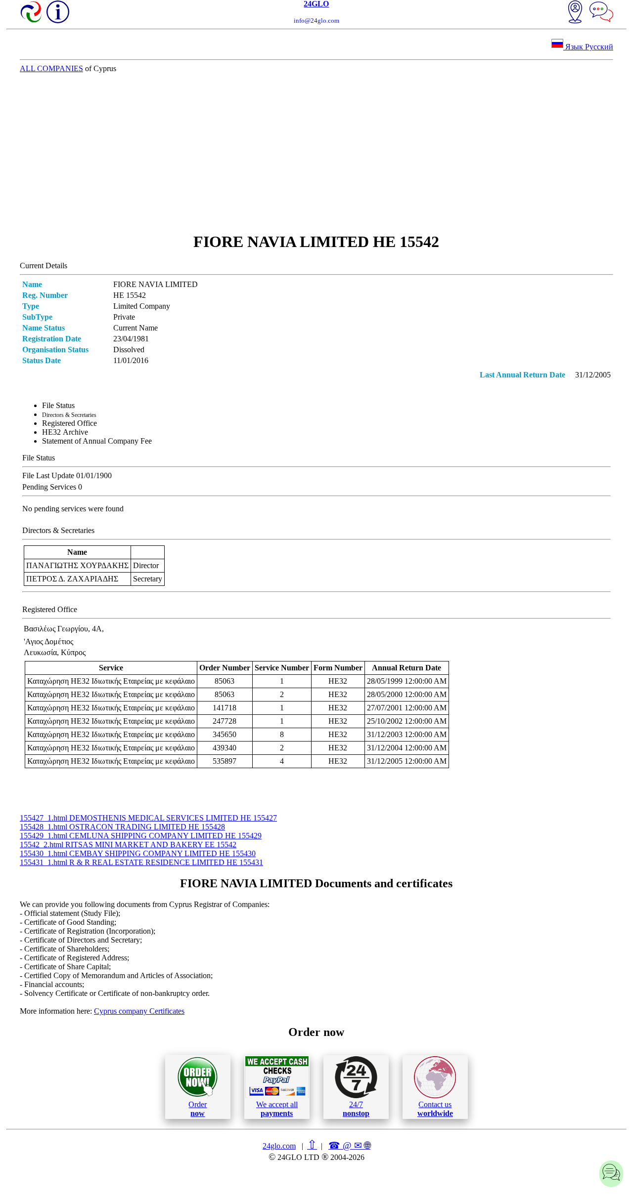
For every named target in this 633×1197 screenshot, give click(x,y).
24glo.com (279, 1146)
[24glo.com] (32, 13)
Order (197, 1108)
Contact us (435, 1108)
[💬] (601, 13)
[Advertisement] (316, 152)
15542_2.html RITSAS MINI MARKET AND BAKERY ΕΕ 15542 (128, 844)
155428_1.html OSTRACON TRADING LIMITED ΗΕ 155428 (122, 827)
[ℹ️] (58, 12)
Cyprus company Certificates (139, 1011)
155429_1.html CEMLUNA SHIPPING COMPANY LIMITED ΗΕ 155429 (141, 835)
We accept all (277, 1108)
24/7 (356, 1108)
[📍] (575, 13)
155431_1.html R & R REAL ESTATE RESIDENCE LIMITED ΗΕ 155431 (141, 862)
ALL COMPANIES (51, 68)
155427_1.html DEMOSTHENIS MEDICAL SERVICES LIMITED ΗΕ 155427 (148, 818)
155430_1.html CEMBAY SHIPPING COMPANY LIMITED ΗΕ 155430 (138, 853)
